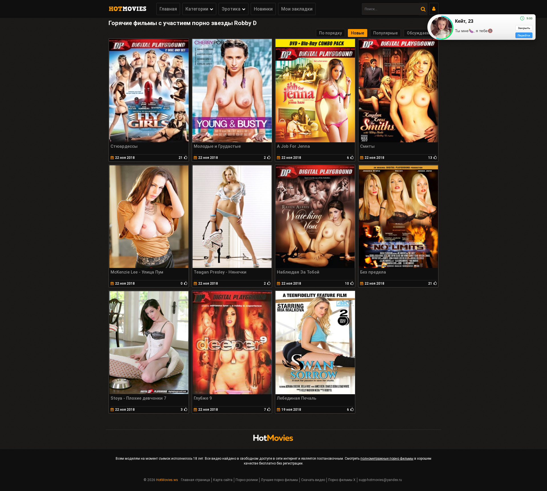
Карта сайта (222, 480)
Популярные (385, 33)
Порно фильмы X (342, 480)
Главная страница (195, 480)
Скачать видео (313, 480)
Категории (196, 9)
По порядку (330, 33)
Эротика (231, 9)
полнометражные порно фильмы (386, 459)
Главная (168, 9)
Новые (357, 33)
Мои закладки (297, 9)
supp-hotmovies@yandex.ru (380, 480)
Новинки (263, 9)
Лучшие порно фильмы (279, 480)
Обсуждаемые (421, 33)
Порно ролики (247, 480)
